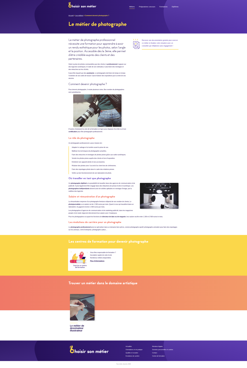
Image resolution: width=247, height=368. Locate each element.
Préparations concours (147, 7)
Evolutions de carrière (132, 356)
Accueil (71, 15)
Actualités (129, 346)
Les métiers (79, 15)
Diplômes (175, 7)
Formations (163, 7)
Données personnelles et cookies (162, 349)
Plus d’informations (97, 261)
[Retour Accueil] (82, 4)
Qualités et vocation (132, 353)
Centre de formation (158, 356)
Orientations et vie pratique (134, 349)
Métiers (132, 7)
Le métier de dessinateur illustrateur (77, 328)
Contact (154, 353)
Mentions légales (157, 346)
